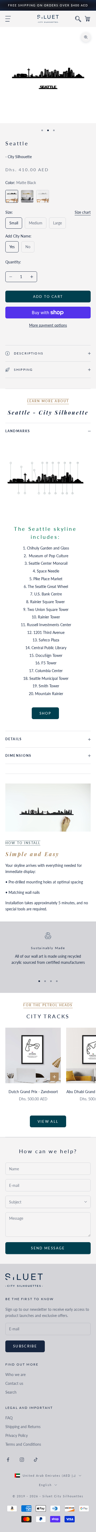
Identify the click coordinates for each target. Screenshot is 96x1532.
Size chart (83, 212)
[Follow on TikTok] (35, 1459)
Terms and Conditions (23, 1444)
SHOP (45, 713)
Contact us (14, 1383)
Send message (48, 1248)
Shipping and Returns (23, 1426)
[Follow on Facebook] (8, 1459)
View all (48, 1121)
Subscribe (25, 1346)
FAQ (9, 1418)
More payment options (48, 325)
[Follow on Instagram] (22, 1459)
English (45, 1485)
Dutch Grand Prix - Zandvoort (33, 1091)
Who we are (15, 1374)
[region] (48, 952)
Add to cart (48, 296)
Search (11, 1392)
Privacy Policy (16, 1435)
